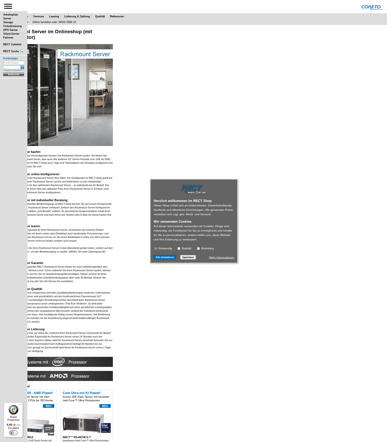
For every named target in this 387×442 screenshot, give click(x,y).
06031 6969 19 (67, 22)
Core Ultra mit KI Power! (82, 393)
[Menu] (20, 405)
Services (38, 16)
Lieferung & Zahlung (77, 16)
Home (24, 16)
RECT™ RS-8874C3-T (77, 437)
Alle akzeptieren (165, 257)
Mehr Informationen (221, 257)
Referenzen (117, 16)
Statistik (186, 248)
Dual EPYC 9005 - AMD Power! (29, 393)
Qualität (100, 16)
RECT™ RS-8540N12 (19, 437)
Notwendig (165, 248)
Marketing (207, 248)
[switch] (13, 432)
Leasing (54, 16)
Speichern (188, 257)
